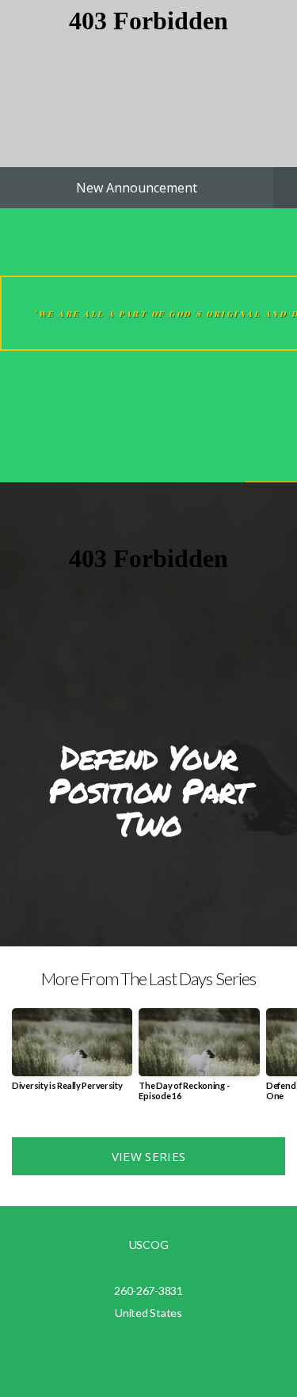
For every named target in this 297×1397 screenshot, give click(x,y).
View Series (148, 1156)
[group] (72, 1055)
